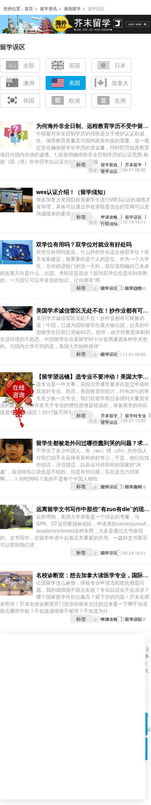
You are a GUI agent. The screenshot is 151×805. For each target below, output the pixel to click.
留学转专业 (135, 415)
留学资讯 (48, 8)
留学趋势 (133, 288)
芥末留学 (133, 164)
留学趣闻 (133, 486)
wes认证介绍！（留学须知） (72, 192)
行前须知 (109, 223)
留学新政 (109, 164)
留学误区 (109, 171)
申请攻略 (109, 217)
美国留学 (72, 8)
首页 (29, 8)
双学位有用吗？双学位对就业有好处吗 (84, 244)
